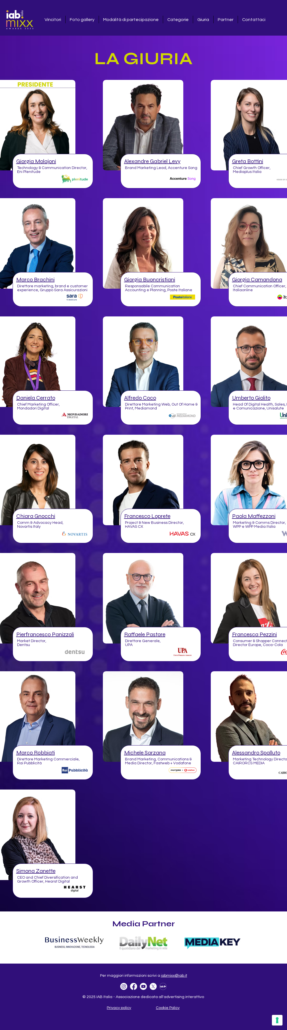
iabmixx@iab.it (174, 976)
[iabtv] (162, 986)
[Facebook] (133, 986)
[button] (36, 161)
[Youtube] (143, 986)
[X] (153, 986)
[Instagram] (123, 986)
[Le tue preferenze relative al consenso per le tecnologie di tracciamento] (277, 1020)
